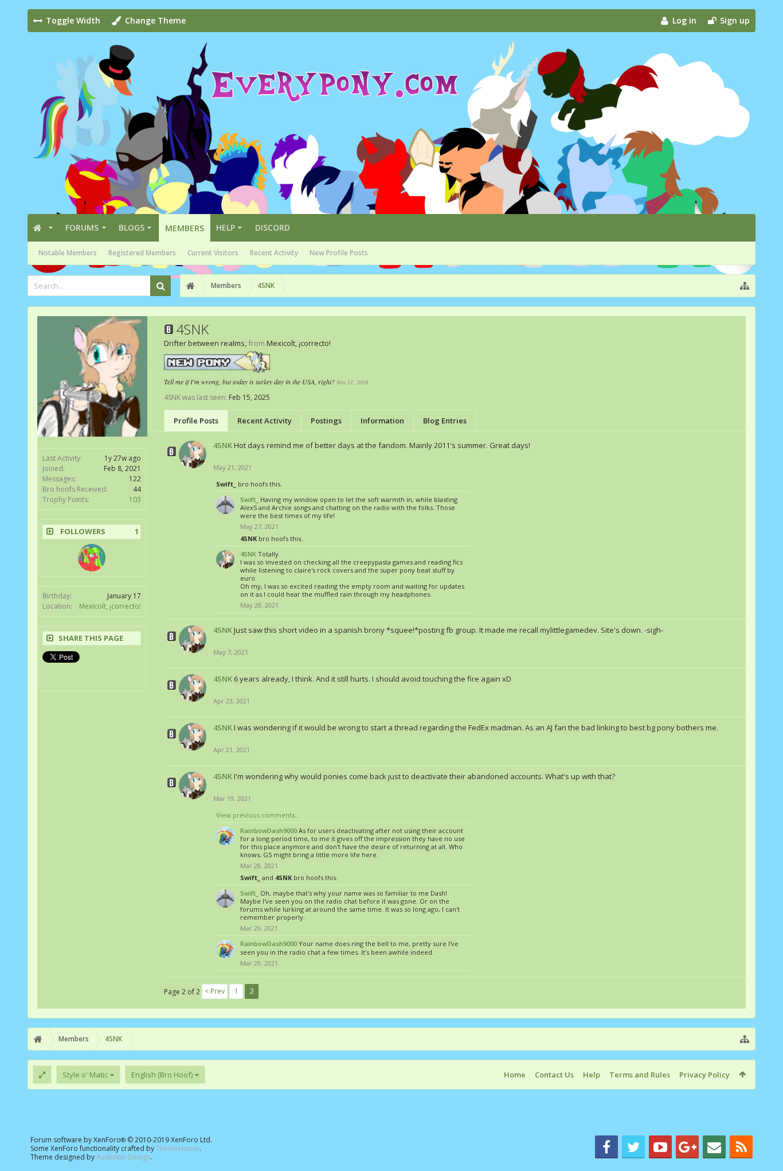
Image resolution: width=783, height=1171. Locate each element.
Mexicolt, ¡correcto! (110, 606)
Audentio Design (123, 1157)
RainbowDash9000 (268, 830)
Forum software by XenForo (121, 1140)
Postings (326, 420)
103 (135, 499)
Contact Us (554, 1074)
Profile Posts (196, 420)
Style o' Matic (85, 1074)
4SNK (222, 445)
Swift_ (226, 484)
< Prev (215, 991)
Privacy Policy (704, 1074)
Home (515, 1074)
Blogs (131, 227)
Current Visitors (212, 253)
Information (382, 420)
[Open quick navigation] (744, 286)
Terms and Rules (639, 1074)
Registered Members (142, 253)
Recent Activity (274, 253)
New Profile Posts (339, 253)
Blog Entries (445, 420)
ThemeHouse (177, 1148)
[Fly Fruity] (91, 557)
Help (225, 227)
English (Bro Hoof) (162, 1074)
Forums (82, 227)
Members (184, 228)
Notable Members (67, 253)
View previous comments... (258, 815)
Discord (272, 227)
